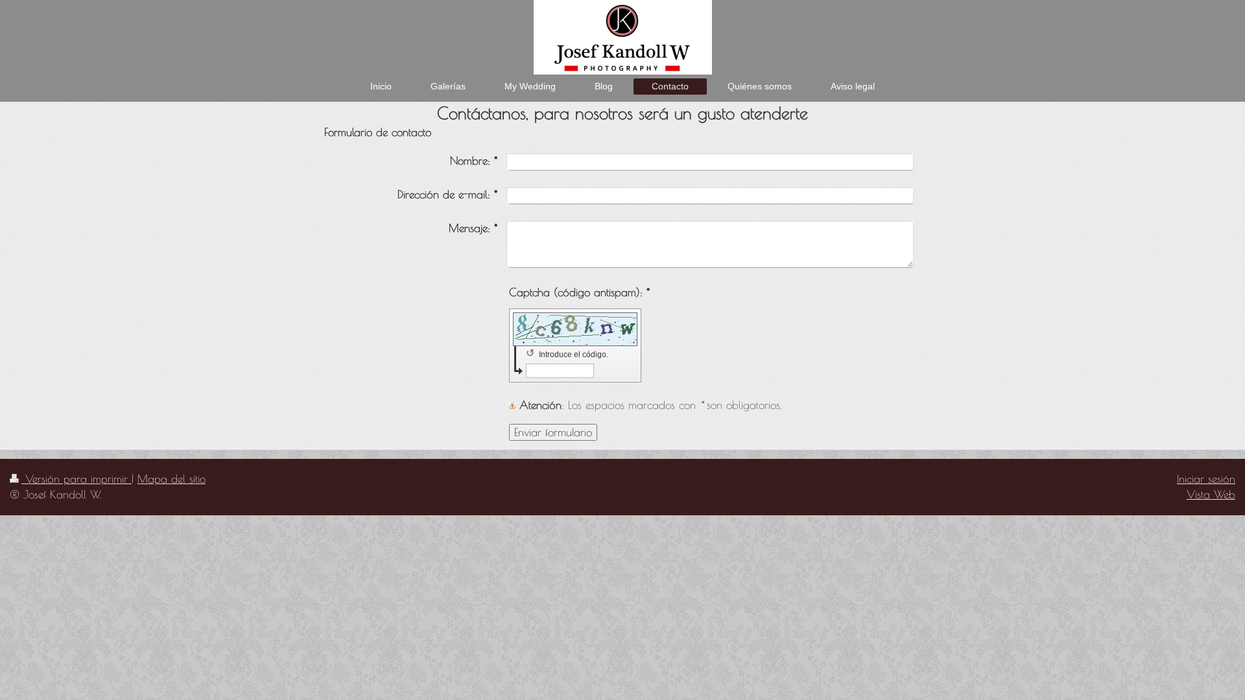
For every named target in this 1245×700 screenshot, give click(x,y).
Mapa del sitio (171, 478)
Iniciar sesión (1206, 478)
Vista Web (1211, 494)
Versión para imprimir (76, 478)
